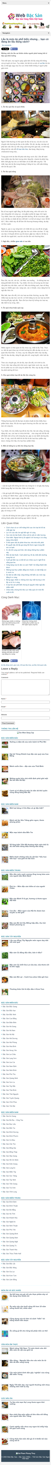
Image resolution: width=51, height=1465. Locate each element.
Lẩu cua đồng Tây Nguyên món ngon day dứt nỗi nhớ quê (29, 941)
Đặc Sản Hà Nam (9, 1030)
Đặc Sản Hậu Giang (10, 1156)
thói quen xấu (42, 665)
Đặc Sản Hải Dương (10, 1038)
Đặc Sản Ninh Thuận (10, 1226)
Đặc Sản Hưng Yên (10, 1050)
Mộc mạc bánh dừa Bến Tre (21, 832)
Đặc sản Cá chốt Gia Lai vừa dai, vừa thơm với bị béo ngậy (29, 965)
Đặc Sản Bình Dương (10, 1132)
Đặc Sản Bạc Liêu (9, 1124)
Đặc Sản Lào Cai (9, 1062)
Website (4, 715)
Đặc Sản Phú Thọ (9, 1074)
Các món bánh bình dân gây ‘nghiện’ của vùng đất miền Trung (29, 1373)
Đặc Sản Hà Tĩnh (9, 1214)
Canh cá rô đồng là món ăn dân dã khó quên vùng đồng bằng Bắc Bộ (28, 791)
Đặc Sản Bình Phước (10, 1136)
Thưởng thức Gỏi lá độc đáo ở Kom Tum (27, 989)
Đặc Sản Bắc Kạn (9, 1010)
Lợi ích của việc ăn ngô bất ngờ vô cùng (20, 532)
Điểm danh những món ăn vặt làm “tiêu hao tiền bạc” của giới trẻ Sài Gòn (28, 857)
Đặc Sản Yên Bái (9, 1106)
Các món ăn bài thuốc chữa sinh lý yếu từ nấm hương (25, 535)
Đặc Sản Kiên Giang (10, 1164)
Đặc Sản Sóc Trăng (10, 1176)
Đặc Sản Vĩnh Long (10, 1192)
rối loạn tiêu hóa (22, 149)
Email (3, 707)
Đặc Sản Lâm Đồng (10, 1280)
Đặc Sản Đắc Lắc (9, 1264)
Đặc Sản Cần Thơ (9, 1144)
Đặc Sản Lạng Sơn (9, 1058)
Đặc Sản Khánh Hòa (10, 1218)
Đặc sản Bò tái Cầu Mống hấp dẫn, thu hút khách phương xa (28, 924)
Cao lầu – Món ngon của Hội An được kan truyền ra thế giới (27, 911)
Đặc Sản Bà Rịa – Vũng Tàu (13, 1120)
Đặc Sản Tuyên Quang (11, 1098)
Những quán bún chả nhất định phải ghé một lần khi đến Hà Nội (29, 779)
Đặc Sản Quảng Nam (10, 1238)
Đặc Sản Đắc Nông (9, 1268)
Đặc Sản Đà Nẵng (9, 1210)
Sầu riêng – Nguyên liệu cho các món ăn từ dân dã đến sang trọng (28, 1361)
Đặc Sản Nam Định (9, 1066)
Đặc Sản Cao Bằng (9, 1018)
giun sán (19, 241)
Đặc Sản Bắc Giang (10, 1007)
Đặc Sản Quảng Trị (9, 1246)
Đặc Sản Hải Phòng (10, 1042)
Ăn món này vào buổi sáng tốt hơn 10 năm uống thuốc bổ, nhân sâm (28, 1307)
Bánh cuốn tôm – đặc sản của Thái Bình (27, 766)
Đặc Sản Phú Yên (9, 1230)
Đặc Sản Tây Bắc (9, 1086)
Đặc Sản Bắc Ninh (9, 1014)
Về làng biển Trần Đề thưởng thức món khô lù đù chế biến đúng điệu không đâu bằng (29, 845)
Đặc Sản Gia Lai (8, 1272)
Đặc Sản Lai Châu (9, 1054)
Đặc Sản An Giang (9, 1116)
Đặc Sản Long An (9, 1168)
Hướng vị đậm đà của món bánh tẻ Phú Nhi (28, 742)
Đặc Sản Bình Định (9, 1202)
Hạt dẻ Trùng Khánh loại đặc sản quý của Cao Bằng (29, 755)
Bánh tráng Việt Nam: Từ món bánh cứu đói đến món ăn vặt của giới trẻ (28, 1349)
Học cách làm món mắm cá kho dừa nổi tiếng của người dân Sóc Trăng (29, 1415)
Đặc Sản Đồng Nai (9, 1148)
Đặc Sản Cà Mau (9, 1140)
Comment (4, 677)
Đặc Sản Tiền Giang (10, 1184)
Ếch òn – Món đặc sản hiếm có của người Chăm (27, 887)
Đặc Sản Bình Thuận (10, 1206)
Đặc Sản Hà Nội (8, 1034)
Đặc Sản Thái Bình (9, 1090)
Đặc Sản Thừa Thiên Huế (12, 1254)
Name (3, 699)
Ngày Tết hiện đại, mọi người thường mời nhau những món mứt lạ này (30, 1386)
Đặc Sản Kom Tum (9, 1276)
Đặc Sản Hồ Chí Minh (10, 1160)
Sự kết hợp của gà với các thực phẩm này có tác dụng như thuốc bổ (29, 1295)
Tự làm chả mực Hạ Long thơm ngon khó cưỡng (27, 1403)
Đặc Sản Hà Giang (9, 1026)
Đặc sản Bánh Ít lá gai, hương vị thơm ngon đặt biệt (28, 899)
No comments (6, 45)
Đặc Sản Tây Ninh (9, 1180)
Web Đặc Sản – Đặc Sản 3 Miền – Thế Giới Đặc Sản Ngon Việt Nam (28, 1458)
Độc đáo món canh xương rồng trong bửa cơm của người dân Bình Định (29, 875)
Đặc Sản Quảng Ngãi (10, 1242)
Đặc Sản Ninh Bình (9, 1070)
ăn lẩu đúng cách (7, 665)
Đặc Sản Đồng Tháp (10, 1152)
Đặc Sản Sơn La (9, 1082)
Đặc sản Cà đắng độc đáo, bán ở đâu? (26, 953)
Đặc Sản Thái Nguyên (10, 1094)
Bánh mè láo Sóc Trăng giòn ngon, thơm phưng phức (27, 821)
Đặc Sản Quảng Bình (10, 1234)
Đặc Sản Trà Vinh (9, 1188)
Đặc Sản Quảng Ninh (10, 1078)
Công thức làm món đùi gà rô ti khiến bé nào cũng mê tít (29, 1439)
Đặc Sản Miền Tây (9, 1172)
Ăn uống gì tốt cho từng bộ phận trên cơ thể (29, 1331)
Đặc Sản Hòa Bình (9, 1046)
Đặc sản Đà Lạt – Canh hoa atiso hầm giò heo (29, 977)
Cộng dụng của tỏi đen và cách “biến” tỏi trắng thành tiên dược (27, 1319)
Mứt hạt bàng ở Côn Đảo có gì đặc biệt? (27, 808)
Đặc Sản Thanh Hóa (10, 1250)
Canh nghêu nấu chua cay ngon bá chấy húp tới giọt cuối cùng (29, 1427)
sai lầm (42, 63)
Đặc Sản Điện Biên (9, 1022)
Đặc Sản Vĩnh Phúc (10, 1102)
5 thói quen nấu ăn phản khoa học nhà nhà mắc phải (25, 542)
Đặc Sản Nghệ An (9, 1222)
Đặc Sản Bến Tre (9, 1128)
